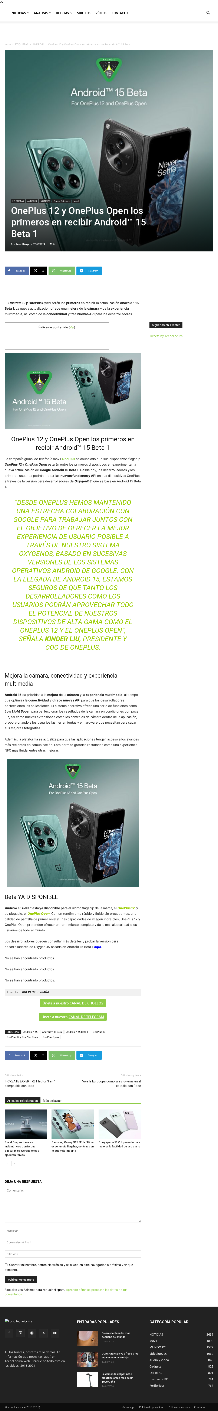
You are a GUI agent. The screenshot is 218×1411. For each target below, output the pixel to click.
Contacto (199, 1407)
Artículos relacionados (22, 1100)
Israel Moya (23, 244)
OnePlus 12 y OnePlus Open (22, 1037)
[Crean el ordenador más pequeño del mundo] (87, 1338)
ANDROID (38, 44)
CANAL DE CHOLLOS (86, 1003)
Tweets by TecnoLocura (166, 336)
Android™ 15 (30, 1031)
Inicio (8, 44)
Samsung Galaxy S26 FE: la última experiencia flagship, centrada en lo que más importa (73, 1146)
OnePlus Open (51, 1037)
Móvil (76, 200)
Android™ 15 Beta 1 (77, 1031)
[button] (208, 13)
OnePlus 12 (99, 1031)
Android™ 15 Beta (52, 1031)
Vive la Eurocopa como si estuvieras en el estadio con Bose (111, 1083)
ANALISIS (41, 13)
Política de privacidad (151, 1407)
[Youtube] (55, 1333)
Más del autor (52, 1100)
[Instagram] (20, 1333)
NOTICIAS (18, 13)
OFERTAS (62, 13)
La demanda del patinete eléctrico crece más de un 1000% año (117, 1378)
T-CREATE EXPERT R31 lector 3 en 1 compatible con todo (30, 1083)
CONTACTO (120, 13)
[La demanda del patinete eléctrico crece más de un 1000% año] (87, 1379)
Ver (72, 327)
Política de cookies (179, 1407)
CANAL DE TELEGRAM (86, 1016)
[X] (43, 1333)
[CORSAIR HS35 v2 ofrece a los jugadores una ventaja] (87, 1359)
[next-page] (14, 1163)
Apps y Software (62, 200)
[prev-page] (7, 1163)
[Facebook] (9, 1333)
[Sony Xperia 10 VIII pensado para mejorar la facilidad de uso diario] (120, 1124)
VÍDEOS (101, 13)
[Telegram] (32, 1333)
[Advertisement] (109, 33)
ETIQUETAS (22, 44)
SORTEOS (83, 13)
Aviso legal (128, 1407)
